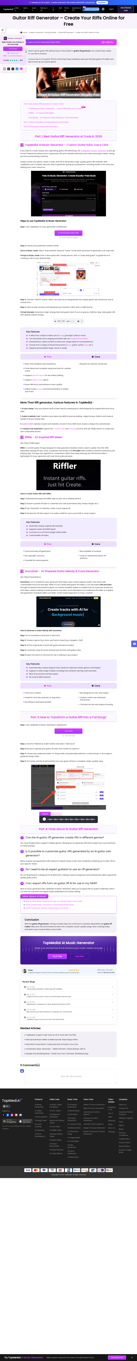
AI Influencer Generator (55, 1115)
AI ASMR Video (56, 1130)
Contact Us (123, 1108)
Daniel (30, 970)
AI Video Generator (39, 1112)
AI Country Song (74, 1124)
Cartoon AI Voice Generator (90, 1119)
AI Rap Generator (72, 1146)
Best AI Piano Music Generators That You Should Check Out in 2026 (54, 901)
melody (72, 428)
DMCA (121, 1125)
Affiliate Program (126, 1118)
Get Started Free (117, 1357)
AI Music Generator (15, 38)
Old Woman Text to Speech (91, 1113)
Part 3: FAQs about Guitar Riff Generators (41, 126)
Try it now (69, 731)
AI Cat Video (55, 1126)
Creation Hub (59, 428)
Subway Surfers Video (56, 1135)
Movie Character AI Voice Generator (94, 1132)
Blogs (121, 1129)
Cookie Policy (124, 1139)
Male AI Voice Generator (93, 1108)
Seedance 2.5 (112, 1108)
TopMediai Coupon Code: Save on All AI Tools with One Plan (45, 1019)
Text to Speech (41, 1117)
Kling (110, 1124)
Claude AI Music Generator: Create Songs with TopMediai (44, 989)
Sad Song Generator (72, 1119)
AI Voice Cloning (38, 1125)
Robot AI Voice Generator (94, 1104)
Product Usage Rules (125, 1151)
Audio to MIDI (27, 424)
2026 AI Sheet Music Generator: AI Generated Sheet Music (50, 905)
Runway (111, 1132)
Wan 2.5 (111, 1128)
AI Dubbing (39, 1130)
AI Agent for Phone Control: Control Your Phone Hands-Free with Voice (49, 996)
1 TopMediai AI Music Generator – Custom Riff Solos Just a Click (54, 108)
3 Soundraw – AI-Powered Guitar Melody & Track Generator (53, 117)
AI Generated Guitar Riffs (68, 233)
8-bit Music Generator (72, 1105)
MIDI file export (38, 375)
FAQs (121, 1122)
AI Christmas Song (73, 1132)
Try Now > (102, 2)
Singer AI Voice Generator (94, 1128)
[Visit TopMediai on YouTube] (16, 1115)
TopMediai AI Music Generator (93, 150)
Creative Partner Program (126, 1113)
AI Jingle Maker (74, 1137)
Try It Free (13, 49)
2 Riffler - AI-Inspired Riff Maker (41, 113)
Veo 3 (110, 1113)
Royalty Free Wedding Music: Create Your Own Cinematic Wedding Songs (57, 1053)
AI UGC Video (55, 1111)
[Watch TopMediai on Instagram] (12, 1115)
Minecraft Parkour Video (57, 1121)
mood (39, 389)
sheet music (37, 380)
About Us (122, 1104)
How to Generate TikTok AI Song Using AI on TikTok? (47, 908)
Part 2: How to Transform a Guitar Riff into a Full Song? (46, 122)
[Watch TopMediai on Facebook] (7, 1115)
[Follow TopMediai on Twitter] (3, 1115)
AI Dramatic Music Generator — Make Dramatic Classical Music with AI (56, 1049)
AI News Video (55, 1140)
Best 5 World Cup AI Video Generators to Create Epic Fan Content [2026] (49, 1012)
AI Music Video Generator (56, 1105)
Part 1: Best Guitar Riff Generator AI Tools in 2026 (44, 104)
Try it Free (57, 956)
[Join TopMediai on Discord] (20, 1115)
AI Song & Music (50, 32)
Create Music (73, 1157)
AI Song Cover (41, 1120)
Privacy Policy (124, 1142)
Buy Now (79, 956)
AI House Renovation (54, 1145)
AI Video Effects (56, 1153)
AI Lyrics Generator (72, 1152)
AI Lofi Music (73, 1114)
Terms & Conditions (123, 1134)
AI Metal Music (74, 1111)
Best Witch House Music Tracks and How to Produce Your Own (52, 1044)
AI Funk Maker (73, 1141)
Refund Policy (124, 1146)
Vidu (110, 1117)
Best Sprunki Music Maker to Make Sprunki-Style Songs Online (52, 1039)
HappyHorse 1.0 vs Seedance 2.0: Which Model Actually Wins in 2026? (48, 1004)
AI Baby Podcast (56, 1150)
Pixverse (111, 1121)
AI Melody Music (74, 1128)
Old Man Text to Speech (93, 1124)
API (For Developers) (40, 1135)
